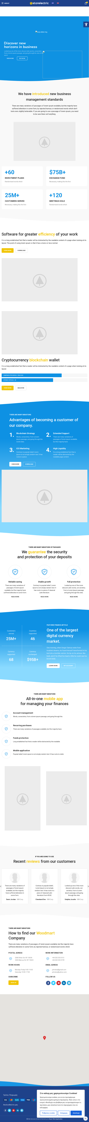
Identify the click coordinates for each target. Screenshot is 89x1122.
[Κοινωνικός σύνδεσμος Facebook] (48, 983)
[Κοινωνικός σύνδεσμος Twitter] (53, 983)
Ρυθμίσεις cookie (48, 1113)
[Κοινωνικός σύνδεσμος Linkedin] (64, 983)
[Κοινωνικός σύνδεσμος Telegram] (69, 983)
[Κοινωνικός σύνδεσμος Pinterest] (58, 983)
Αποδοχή (76, 1113)
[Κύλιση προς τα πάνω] (85, 1118)
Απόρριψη (63, 1113)
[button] (86, 24)
